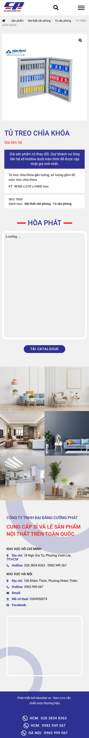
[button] (80, 40)
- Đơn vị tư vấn (61, 698)
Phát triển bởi (26, 698)
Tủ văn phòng (63, 20)
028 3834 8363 (48, 718)
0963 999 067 (48, 733)
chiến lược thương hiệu (44, 703)
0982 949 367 (48, 725)
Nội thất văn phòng (39, 20)
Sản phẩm (17, 20)
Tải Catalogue (44, 349)
